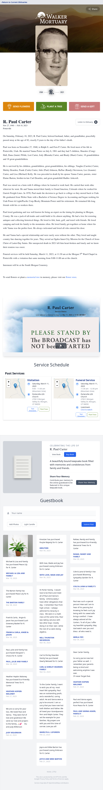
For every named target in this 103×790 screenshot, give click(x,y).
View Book (56, 454)
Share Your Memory (86, 482)
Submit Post (89, 524)
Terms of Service (58, 779)
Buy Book (70, 454)
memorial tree (33, 277)
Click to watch (86, 409)
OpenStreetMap (54, 783)
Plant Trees (44, 409)
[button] (15, 385)
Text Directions (32, 409)
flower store (71, 277)
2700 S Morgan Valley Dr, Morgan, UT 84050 (40, 401)
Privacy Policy (44, 779)
